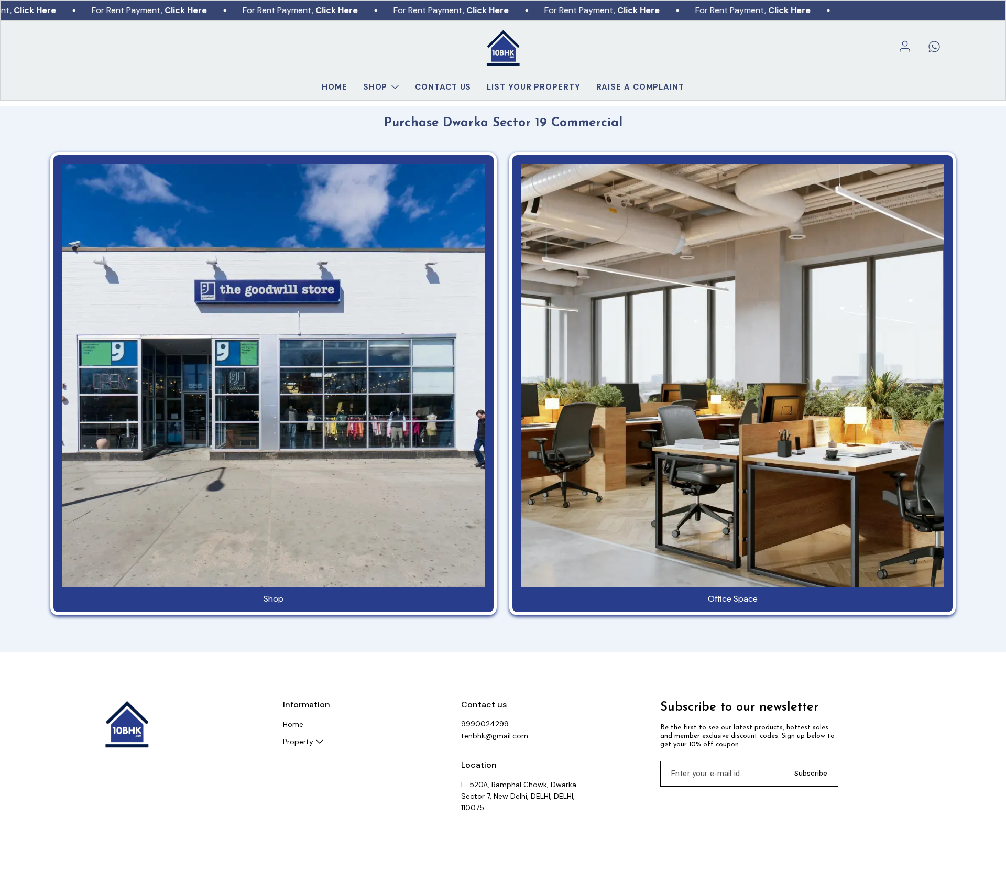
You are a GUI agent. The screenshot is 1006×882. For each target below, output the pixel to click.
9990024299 (485, 723)
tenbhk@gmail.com (494, 736)
